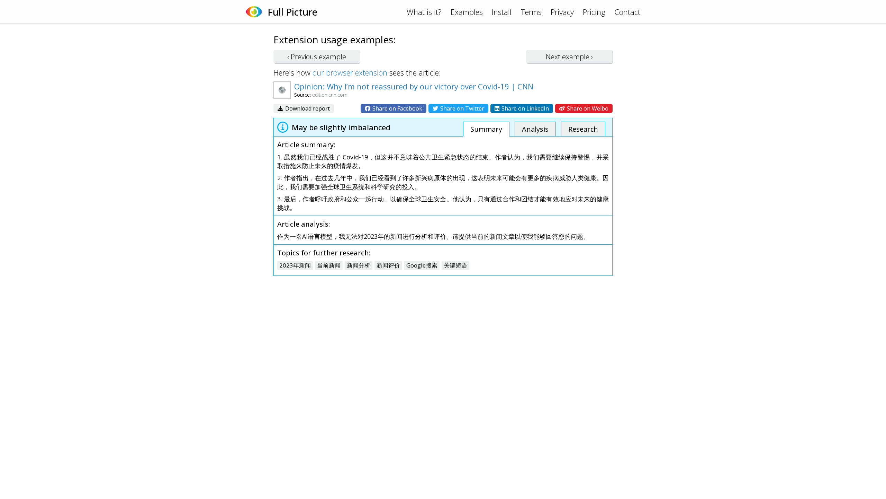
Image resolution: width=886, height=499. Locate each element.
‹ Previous (316, 56)
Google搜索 (421, 265)
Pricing (594, 12)
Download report (307, 108)
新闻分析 (358, 265)
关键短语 (455, 265)
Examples (467, 12)
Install (502, 12)
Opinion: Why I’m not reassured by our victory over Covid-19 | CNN (413, 86)
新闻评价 (388, 265)
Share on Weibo (587, 108)
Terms (531, 12)
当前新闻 (329, 265)
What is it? (424, 12)
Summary (486, 129)
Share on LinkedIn (524, 108)
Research (583, 129)
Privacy (562, 12)
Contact (627, 12)
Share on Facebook (396, 108)
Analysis (535, 129)
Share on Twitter (461, 108)
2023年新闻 (295, 265)
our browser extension (350, 72)
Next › (569, 56)
